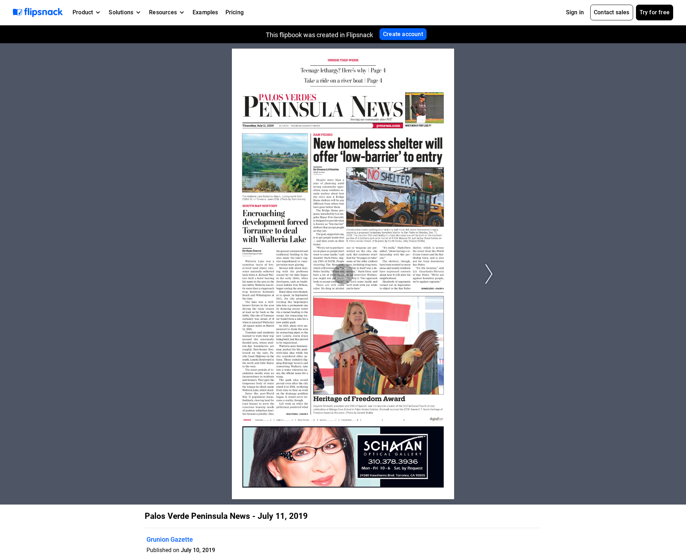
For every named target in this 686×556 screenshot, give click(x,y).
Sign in (575, 12)
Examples (205, 12)
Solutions (121, 12)
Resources (163, 12)
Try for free (655, 12)
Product (83, 12)
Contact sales (612, 12)
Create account (403, 34)
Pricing (234, 12)
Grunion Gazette (169, 539)
